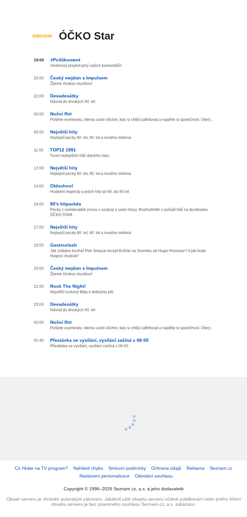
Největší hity (64, 131)
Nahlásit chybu (88, 468)
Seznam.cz (221, 468)
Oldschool (61, 185)
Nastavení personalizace (104, 475)
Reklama (196, 468)
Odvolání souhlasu (154, 475)
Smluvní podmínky (127, 468)
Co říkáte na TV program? (41, 468)
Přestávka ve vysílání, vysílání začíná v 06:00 (99, 340)
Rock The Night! (68, 286)
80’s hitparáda (65, 203)
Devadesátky (64, 95)
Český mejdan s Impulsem (78, 77)
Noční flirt (61, 113)
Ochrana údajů (166, 468)
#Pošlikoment (65, 59)
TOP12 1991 (63, 149)
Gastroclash (63, 245)
